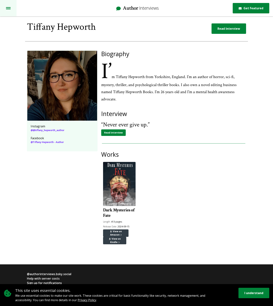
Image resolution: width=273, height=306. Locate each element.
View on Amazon (116, 233)
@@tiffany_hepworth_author (47, 130)
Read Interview (228, 29)
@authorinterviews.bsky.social (49, 274)
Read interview (113, 132)
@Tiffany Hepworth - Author (47, 142)
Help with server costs (43, 278)
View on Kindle (115, 240)
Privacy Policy (87, 300)
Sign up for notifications (44, 283)
